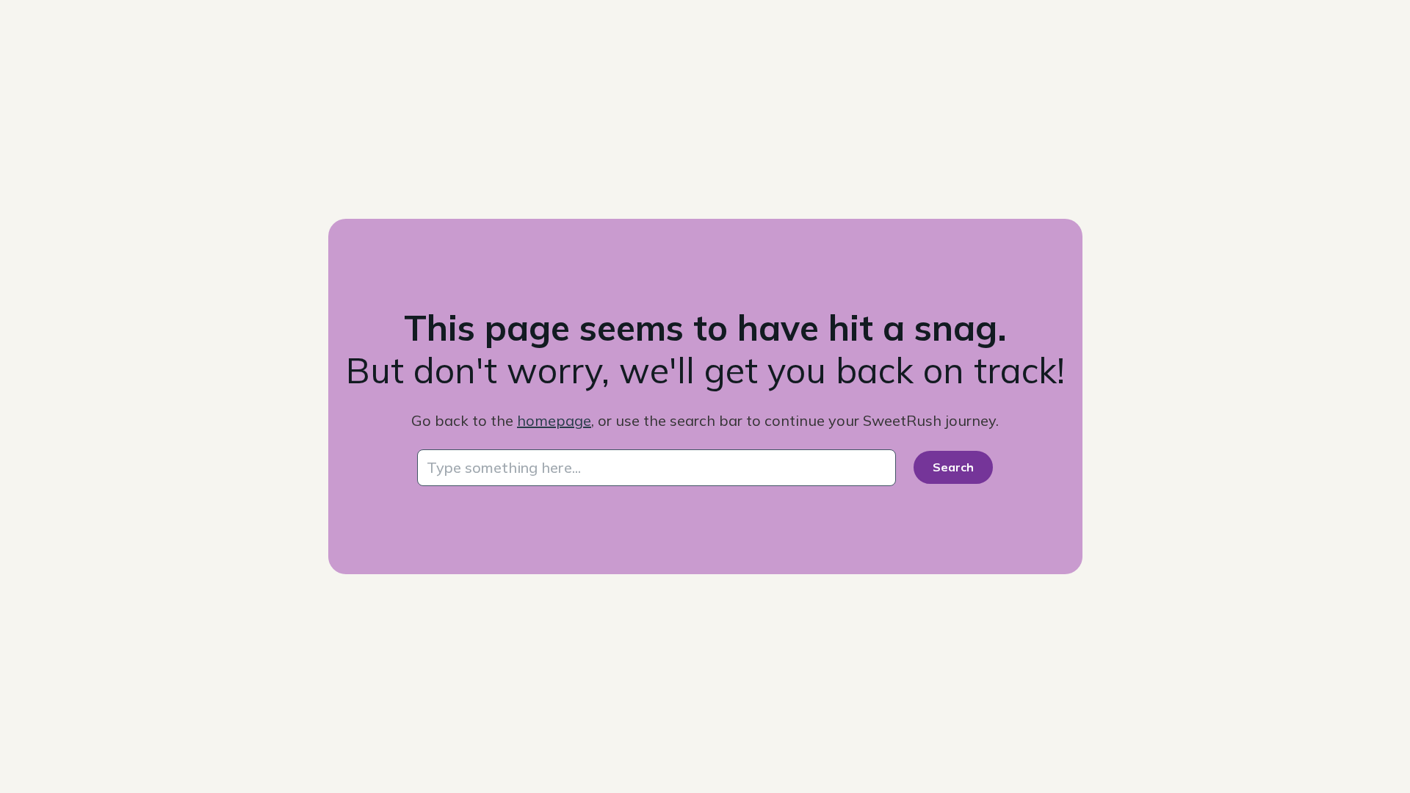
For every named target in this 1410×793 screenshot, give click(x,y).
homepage (554, 420)
